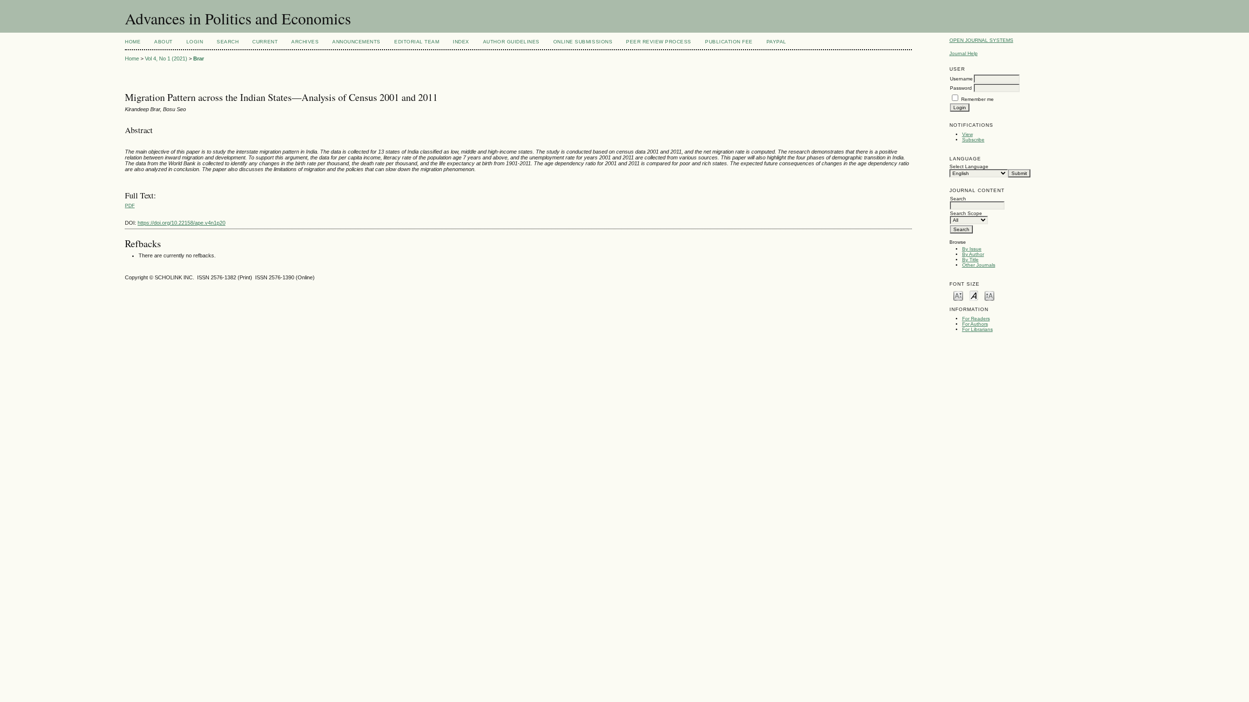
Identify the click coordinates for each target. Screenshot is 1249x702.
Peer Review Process (658, 41)
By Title (970, 259)
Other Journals (978, 265)
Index (461, 41)
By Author (973, 254)
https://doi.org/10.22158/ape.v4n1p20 (181, 223)
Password (961, 88)
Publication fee (729, 41)
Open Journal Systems (981, 40)
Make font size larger (989, 295)
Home (133, 41)
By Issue (972, 249)
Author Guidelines (511, 41)
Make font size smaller (958, 295)
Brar (198, 58)
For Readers (976, 318)
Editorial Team (416, 41)
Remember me (977, 99)
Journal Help (963, 53)
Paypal (776, 41)
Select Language (968, 166)
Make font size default (974, 295)
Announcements (356, 41)
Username (961, 78)
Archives (305, 41)
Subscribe (973, 139)
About (163, 41)
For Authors (975, 324)
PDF (130, 205)
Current (265, 41)
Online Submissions (582, 41)
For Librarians (977, 329)
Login (194, 41)
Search (228, 41)
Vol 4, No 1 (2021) (166, 58)
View (967, 134)
